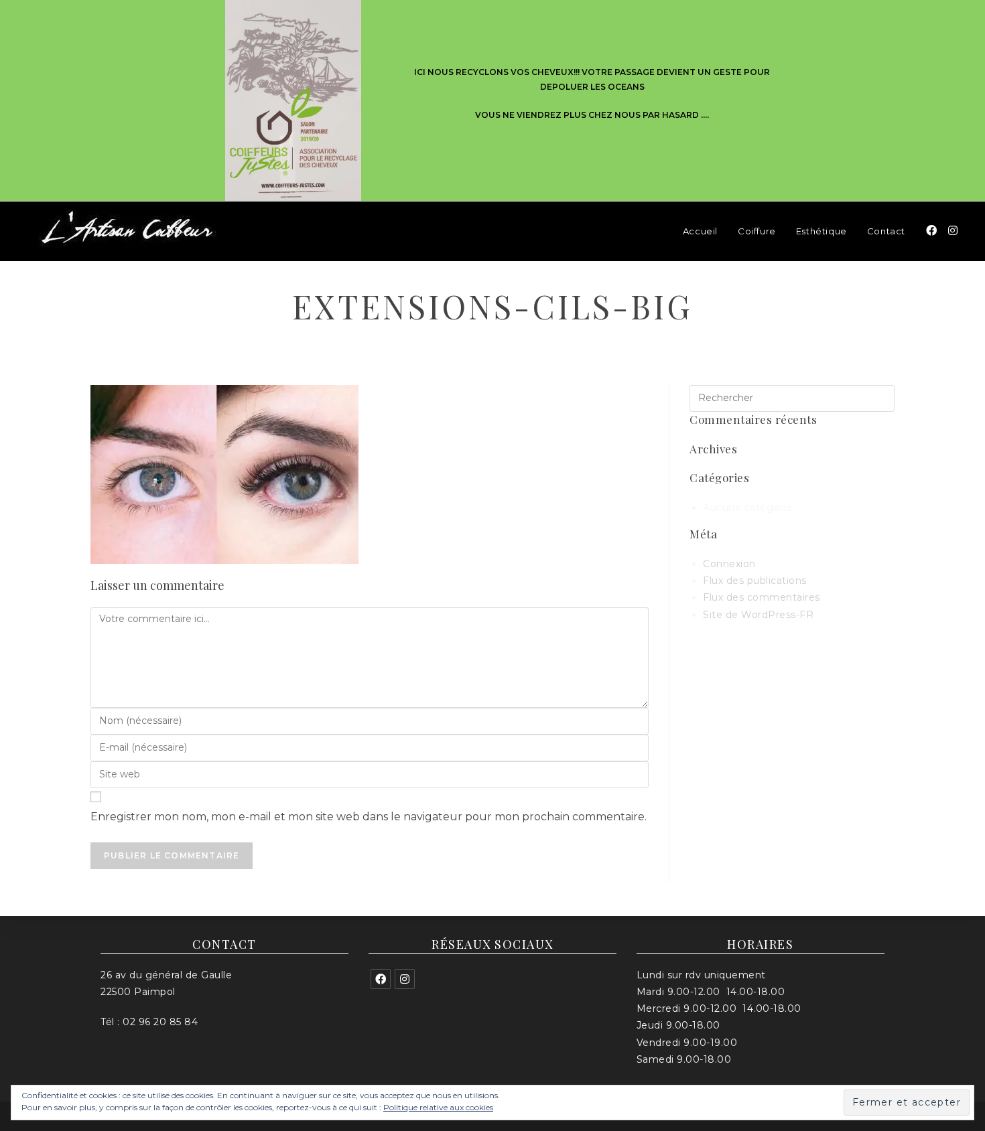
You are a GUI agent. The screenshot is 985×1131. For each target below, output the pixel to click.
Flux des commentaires (761, 597)
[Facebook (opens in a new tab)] (931, 230)
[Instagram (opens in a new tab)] (953, 230)
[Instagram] (405, 979)
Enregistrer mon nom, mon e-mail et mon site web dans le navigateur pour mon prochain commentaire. (368, 816)
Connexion (729, 564)
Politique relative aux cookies (438, 1107)
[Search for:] (792, 397)
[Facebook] (381, 979)
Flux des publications (755, 581)
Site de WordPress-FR (758, 615)
